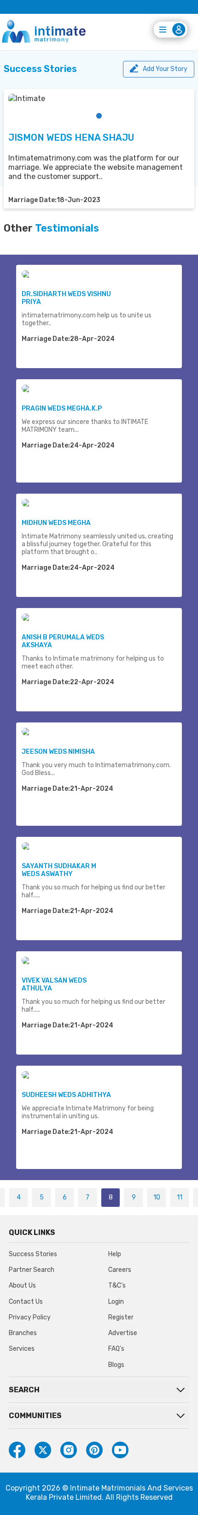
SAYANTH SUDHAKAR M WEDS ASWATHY (59, 870)
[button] (99, 116)
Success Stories (33, 1254)
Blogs (116, 1365)
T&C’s (117, 1285)
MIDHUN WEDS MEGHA (56, 523)
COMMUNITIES (35, 1415)
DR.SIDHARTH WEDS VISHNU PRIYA (66, 298)
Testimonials (67, 228)
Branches (23, 1333)
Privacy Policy (30, 1317)
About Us (22, 1285)
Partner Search (31, 1270)
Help (114, 1254)
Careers (119, 1270)
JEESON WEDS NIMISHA (58, 752)
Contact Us (26, 1302)
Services (22, 1349)
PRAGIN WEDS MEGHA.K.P (62, 408)
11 (179, 1197)
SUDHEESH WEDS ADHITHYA (66, 1095)
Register (121, 1317)
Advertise (122, 1333)
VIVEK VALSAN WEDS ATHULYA (54, 984)
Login (116, 1302)
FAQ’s (116, 1349)
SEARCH (24, 1389)
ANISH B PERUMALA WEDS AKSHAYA (63, 641)
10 (156, 1197)
